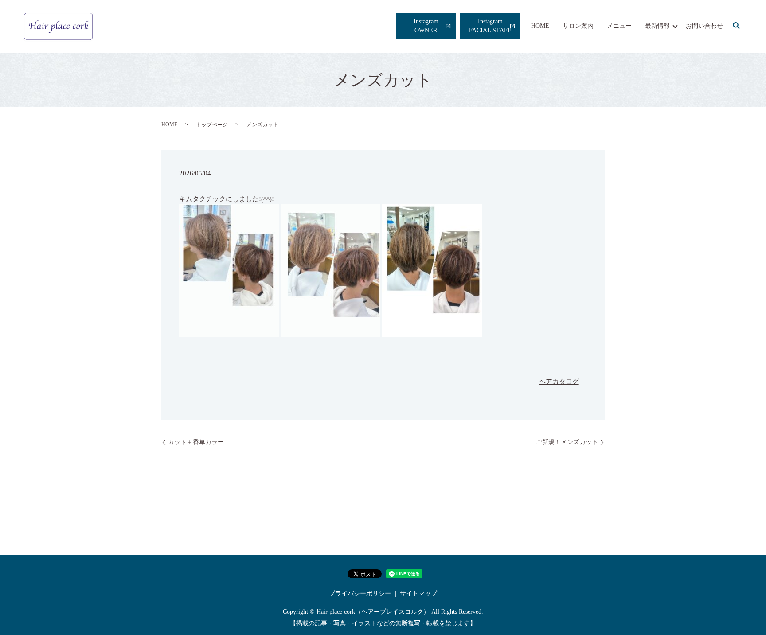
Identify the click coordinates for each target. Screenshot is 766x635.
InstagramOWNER (426, 26)
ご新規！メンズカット (567, 442)
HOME (540, 26)
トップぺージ (212, 124)
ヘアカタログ (559, 381)
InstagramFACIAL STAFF (490, 26)
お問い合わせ (704, 26)
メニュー (619, 26)
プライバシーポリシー (360, 593)
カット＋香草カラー (196, 442)
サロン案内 (578, 26)
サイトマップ (418, 593)
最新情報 (657, 26)
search (736, 26)
